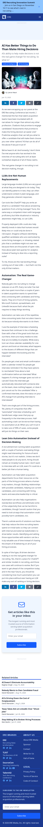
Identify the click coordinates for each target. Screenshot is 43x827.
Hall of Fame (28, 758)
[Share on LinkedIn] (5, 103)
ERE (4, 740)
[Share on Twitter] (21, 103)
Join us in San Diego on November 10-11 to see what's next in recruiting (19, 6)
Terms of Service (30, 776)
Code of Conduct (30, 781)
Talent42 (7, 772)
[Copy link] (37, 103)
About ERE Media (30, 740)
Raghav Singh (7, 685)
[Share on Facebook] (13, 103)
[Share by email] (29, 103)
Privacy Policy (29, 771)
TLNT (5, 752)
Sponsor (27, 744)
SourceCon (8, 762)
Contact (26, 749)
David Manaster (8, 693)
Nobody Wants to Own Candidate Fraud (20, 690)
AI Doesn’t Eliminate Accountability (18, 682)
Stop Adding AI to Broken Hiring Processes (21, 719)
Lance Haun (12, 92)
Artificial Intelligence (9, 64)
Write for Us (28, 753)
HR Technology (23, 64)
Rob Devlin (6, 722)
